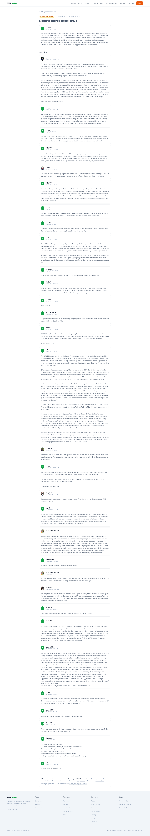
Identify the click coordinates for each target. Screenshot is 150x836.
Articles (65, 804)
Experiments (39, 801)
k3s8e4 (48, 282)
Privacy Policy (124, 801)
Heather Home (51, 312)
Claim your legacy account (78, 784)
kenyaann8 (50, 559)
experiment (81, 781)
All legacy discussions (48, 12)
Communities (98, 3)
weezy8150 (50, 647)
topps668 (49, 328)
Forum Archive (68, 811)
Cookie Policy (124, 808)
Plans (93, 808)
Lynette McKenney (52, 530)
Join (139, 3)
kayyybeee (49, 147)
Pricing (122, 3)
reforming (49, 620)
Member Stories (68, 808)
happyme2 (49, 448)
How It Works (95, 804)
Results (87, 3)
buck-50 (48, 238)
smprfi (48, 508)
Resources (66, 801)
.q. (46, 58)
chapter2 (49, 493)
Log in (131, 3)
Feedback (94, 822)
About (93, 801)
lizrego (48, 167)
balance (48, 692)
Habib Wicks (50, 723)
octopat (48, 350)
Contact (93, 818)
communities (100, 781)
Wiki (64, 815)
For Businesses (111, 3)
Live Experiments (76, 3)
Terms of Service (125, 804)
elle (47, 762)
